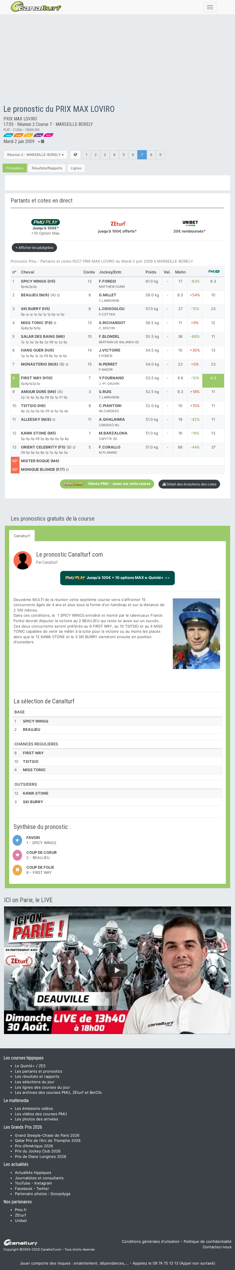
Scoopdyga (60, 1193)
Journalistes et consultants (39, 1178)
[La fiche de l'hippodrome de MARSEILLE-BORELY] (75, 154)
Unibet (21, 1220)
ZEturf (20, 1215)
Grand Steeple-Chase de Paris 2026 (47, 1135)
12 (213, 322)
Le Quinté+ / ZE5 (30, 1065)
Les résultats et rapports (37, 1076)
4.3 (213, 378)
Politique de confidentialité (208, 1241)
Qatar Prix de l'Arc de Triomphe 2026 (48, 1140)
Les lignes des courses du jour (42, 1087)
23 (213, 308)
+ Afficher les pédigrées (34, 247)
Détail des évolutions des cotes (191, 484)
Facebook (23, 1188)
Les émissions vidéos (34, 1108)
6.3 (213, 281)
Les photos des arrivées (36, 1119)
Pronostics (14, 168)
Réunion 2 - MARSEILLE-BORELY (34, 154)
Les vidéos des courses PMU (41, 1114)
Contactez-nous (217, 1247)
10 (213, 295)
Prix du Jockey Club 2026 (37, 1151)
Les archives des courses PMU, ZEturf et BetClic (58, 1092)
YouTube (22, 1183)
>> (128, 577)
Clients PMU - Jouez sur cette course (119, 484)
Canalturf (22, 535)
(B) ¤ (48, 450)
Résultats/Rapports (47, 168)
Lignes (76, 168)
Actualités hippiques (33, 1172)
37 (213, 447)
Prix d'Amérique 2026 (34, 1146)
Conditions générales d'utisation (151, 1241)
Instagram (43, 1183)
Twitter (42, 1188)
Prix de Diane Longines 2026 (40, 1156)
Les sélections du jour (34, 1082)
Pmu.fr (21, 1209)
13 (213, 350)
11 (213, 336)
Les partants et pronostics (38, 1071)
